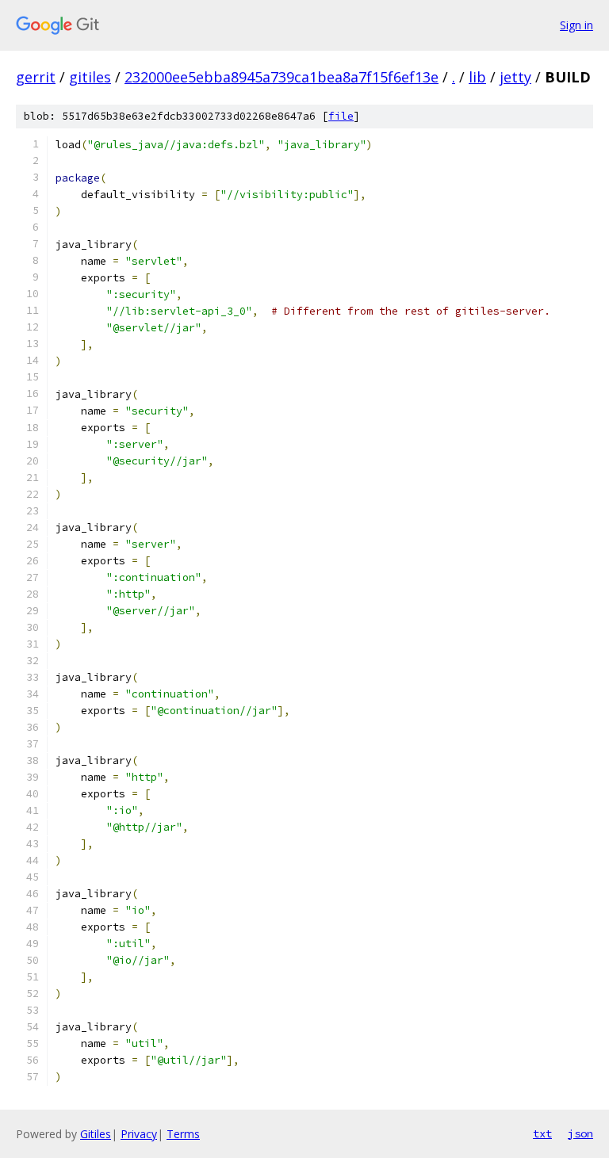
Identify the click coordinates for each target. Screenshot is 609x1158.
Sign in (576, 24)
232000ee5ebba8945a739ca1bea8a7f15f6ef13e (281, 76)
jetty (515, 76)
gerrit (36, 76)
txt (542, 1133)
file (341, 116)
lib (477, 76)
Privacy (139, 1133)
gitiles (90, 76)
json (580, 1133)
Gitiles (95, 1133)
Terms (183, 1133)
